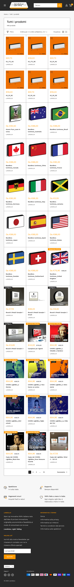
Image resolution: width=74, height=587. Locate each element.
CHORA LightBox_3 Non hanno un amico (36, 386)
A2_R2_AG (31, 95)
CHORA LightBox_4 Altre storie (58, 386)
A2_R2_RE (53, 95)
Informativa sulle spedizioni (50, 529)
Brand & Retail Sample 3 (14, 348)
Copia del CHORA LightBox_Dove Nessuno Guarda (36, 459)
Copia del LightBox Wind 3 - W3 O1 (58, 458)
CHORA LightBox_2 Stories (12, 386)
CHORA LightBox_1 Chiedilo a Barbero (56, 350)
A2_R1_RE (9, 95)
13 (44, 472)
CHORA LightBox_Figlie (36, 421)
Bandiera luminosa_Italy (36, 202)
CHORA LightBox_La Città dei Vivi (59, 422)
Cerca (42, 516)
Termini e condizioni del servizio (52, 526)
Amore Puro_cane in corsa (13, 131)
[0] (70, 5)
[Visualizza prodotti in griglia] (63, 32)
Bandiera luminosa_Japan (11, 239)
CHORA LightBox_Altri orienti (13, 422)
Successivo (61, 472)
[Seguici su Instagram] (9, 575)
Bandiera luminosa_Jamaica (56, 203)
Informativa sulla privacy (49, 519)
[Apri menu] (5, 5)
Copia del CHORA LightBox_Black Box (13, 458)
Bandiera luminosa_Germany (12, 203)
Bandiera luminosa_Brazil (59, 129)
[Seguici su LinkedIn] (12, 575)
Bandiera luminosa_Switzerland (36, 275)
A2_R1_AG (53, 61)
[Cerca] (59, 5)
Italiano (7, 566)
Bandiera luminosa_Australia (35, 131)
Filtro (12, 32)
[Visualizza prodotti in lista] (66, 32)
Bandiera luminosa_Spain (37, 238)
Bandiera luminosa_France (56, 167)
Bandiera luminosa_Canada (12, 167)
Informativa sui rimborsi (49, 523)
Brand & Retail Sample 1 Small (36, 314)
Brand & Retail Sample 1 (14, 312)
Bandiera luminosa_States (56, 239)
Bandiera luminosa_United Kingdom (56, 276)
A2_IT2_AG (10, 61)
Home (6, 14)
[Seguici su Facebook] (5, 575)
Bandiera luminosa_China (37, 165)
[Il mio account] (67, 5)
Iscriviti (10, 557)
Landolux (9, 64)
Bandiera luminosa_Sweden (12, 275)
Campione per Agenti (35, 348)
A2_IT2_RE (32, 61)
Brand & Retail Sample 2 (58, 312)
